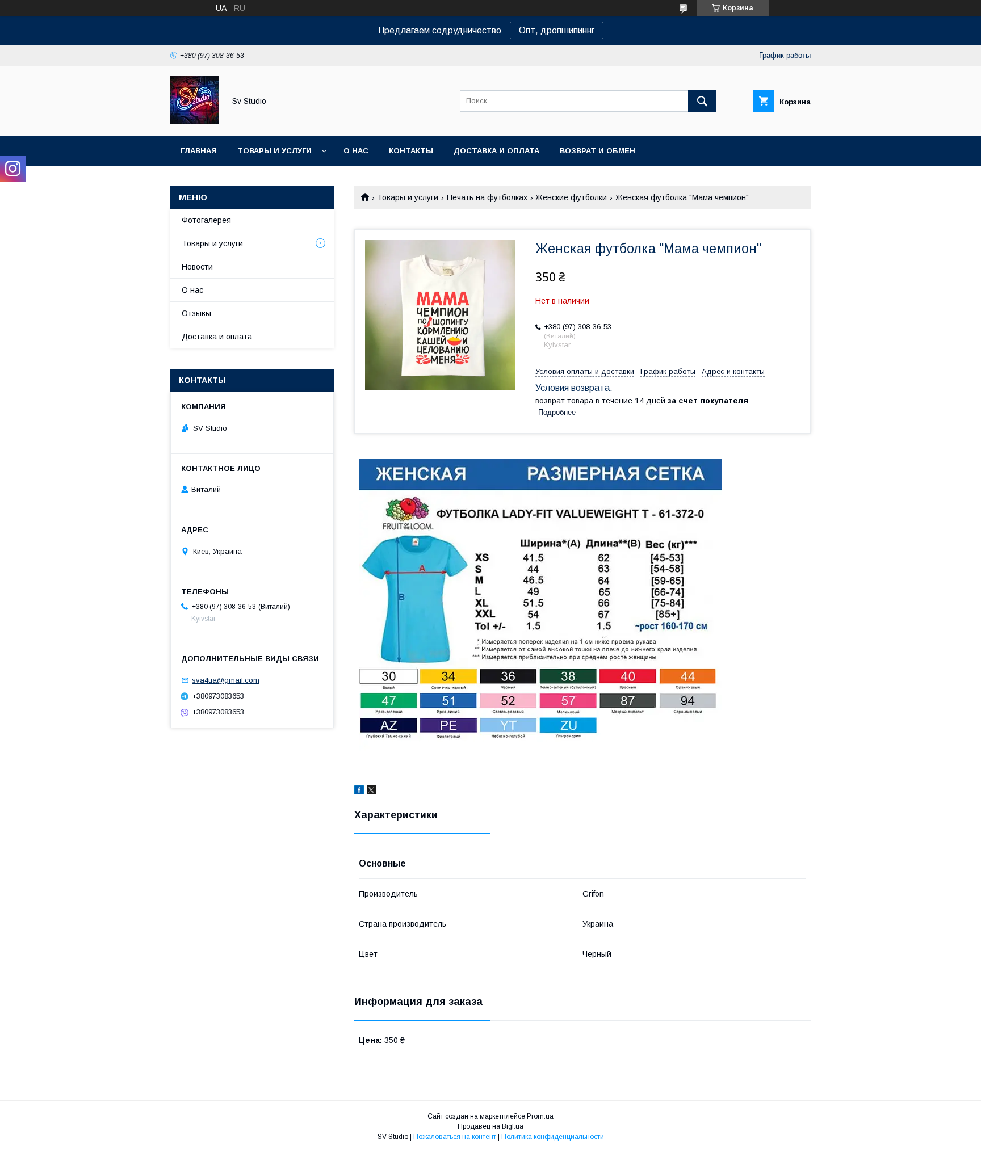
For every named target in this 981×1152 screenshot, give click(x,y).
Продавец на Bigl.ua (490, 1126)
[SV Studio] (194, 121)
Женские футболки (571, 197)
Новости (197, 266)
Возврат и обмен (597, 150)
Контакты (411, 150)
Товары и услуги (274, 150)
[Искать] (702, 101)
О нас (355, 150)
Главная (199, 150)
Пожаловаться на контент (454, 1137)
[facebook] (359, 791)
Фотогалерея (206, 220)
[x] (371, 791)
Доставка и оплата (496, 150)
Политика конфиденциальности (552, 1137)
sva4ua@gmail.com (225, 680)
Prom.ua (540, 1116)
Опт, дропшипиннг (556, 30)
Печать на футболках (487, 197)
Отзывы (196, 313)
